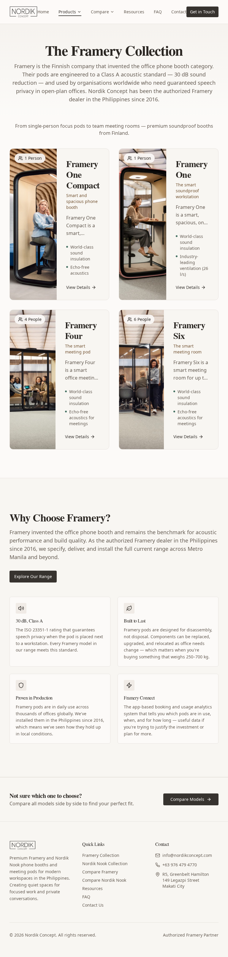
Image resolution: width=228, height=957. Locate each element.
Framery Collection (100, 855)
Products (67, 12)
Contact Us (93, 905)
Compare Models (187, 799)
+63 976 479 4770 (179, 865)
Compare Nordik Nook (104, 880)
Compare (100, 12)
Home (43, 12)
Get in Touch (202, 12)
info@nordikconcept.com (187, 855)
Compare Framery (100, 872)
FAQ (158, 12)
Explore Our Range (33, 576)
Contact (178, 12)
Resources (134, 12)
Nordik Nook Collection (105, 863)
